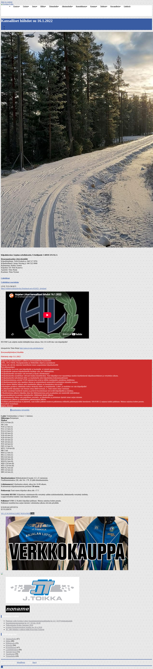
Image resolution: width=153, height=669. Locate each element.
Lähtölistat (5, 278)
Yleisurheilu (53, 6)
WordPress (21, 662)
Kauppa (93, 6)
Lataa (32, 513)
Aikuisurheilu (67, 6)
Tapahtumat (10, 654)
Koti (7, 27)
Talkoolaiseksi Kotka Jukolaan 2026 (19, 625)
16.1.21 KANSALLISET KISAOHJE (15, 513)
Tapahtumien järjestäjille (20, 410)
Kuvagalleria (115, 6)
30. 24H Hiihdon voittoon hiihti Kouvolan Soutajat (25, 630)
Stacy (35, 662)
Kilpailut (9, 645)
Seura (34, 6)
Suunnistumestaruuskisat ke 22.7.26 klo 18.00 (23, 623)
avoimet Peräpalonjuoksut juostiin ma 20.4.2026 (24, 627)
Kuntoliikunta (81, 6)
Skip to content (6, 2)
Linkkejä (127, 6)
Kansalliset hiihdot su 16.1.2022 (18, 29)
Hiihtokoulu (10, 643)
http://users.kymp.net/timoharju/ (32, 348)
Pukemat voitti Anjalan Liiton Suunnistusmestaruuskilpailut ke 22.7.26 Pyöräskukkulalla (39, 621)
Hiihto (42, 6)
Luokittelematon (12, 650)
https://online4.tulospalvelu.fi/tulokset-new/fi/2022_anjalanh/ (23, 288)
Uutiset (25, 6)
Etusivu (16, 6)
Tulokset (103, 6)
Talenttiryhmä (11, 652)
